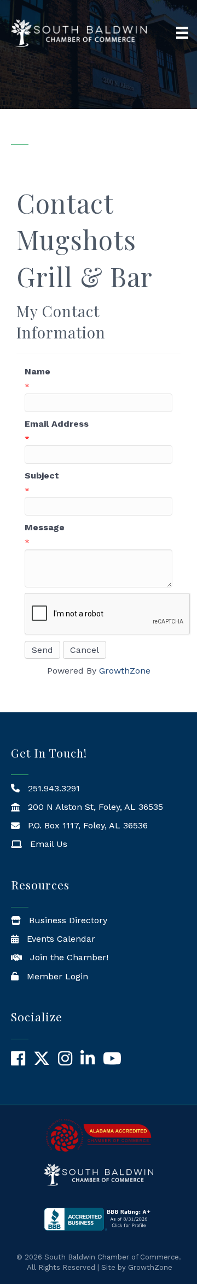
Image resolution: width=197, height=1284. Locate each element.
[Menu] (182, 32)
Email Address (57, 424)
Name (37, 371)
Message (45, 527)
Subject (42, 475)
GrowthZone (124, 670)
